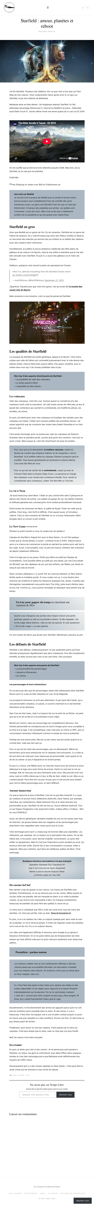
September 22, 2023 (54, 280)
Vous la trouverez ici (61, 913)
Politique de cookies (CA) (73, 1193)
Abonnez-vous (65, 1094)
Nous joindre (15, 1193)
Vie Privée (53, 1193)
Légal (43, 1193)
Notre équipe (30, 1193)
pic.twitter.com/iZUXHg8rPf (25, 275)
